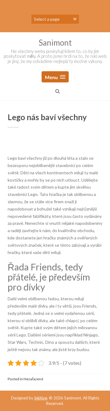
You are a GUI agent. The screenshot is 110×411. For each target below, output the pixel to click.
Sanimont (55, 42)
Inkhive (40, 397)
